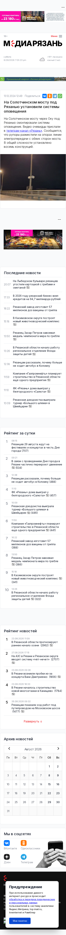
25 (16, 802)
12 (24, 784)
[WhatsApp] (60, 96)
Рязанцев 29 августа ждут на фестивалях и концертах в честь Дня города (36, 447)
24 (8, 802)
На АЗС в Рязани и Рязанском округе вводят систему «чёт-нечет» (35, 657)
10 (8, 784)
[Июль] (8, 749)
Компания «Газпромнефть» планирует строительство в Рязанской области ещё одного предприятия (37, 377)
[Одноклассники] (49, 96)
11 (16, 784)
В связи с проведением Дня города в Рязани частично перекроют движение (37, 463)
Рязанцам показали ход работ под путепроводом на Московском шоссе (36, 706)
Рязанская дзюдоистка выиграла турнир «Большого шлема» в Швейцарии (34, 403)
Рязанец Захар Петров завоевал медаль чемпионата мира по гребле (36, 334)
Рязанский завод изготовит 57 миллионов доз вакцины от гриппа (35, 308)
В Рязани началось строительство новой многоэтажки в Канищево (34, 689)
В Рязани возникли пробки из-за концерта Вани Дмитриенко (32, 675)
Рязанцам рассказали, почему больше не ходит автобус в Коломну (37, 364)
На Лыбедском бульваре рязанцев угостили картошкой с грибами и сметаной (35, 284)
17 (8, 793)
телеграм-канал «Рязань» (24, 130)
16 (57, 784)
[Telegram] (55, 96)
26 (24, 802)
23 (58, 793)
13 (33, 784)
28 (41, 802)
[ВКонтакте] (44, 96)
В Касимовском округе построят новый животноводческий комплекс (36, 319)
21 (41, 793)
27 (32, 802)
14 (41, 784)
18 (16, 793)
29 (49, 802)
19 (24, 793)
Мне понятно (20, 921)
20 (32, 793)
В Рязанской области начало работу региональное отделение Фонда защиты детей (36, 351)
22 (49, 793)
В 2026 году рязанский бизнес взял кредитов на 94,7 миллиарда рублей (36, 297)
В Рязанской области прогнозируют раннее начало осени (35, 643)
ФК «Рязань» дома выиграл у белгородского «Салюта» (31, 390)
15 (49, 784)
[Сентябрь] (57, 749)
